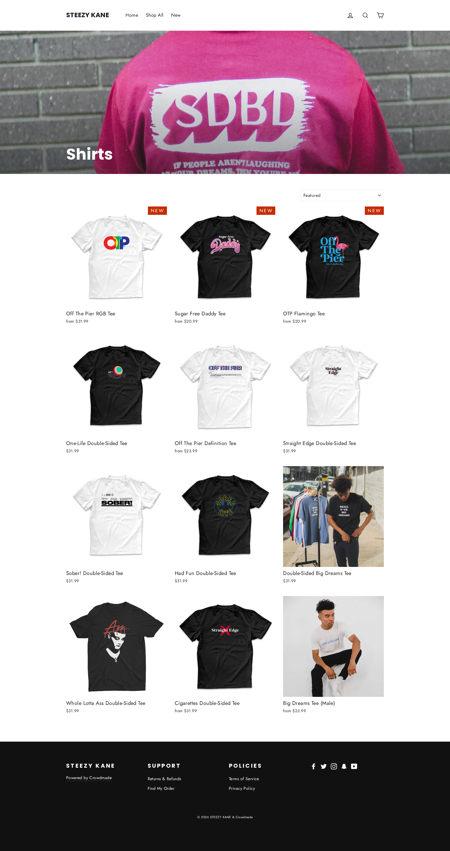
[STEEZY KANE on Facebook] (313, 765)
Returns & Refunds (164, 779)
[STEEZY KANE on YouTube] (354, 765)
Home (132, 15)
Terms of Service (244, 779)
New (175, 15)
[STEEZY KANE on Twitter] (324, 765)
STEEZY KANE (87, 15)
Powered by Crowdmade (89, 778)
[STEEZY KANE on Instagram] (334, 765)
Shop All (154, 15)
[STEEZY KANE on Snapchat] (344, 765)
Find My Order (161, 788)
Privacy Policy (242, 788)
